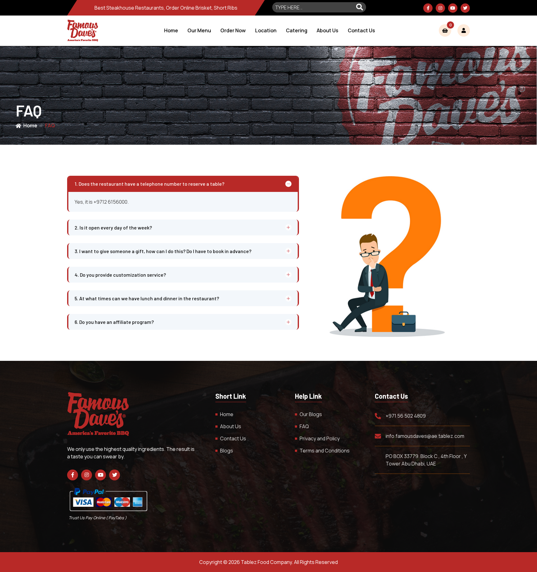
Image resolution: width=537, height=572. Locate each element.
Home (171, 30)
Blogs (226, 450)
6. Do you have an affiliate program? (114, 322)
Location (266, 30)
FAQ (50, 125)
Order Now (233, 30)
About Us (327, 30)
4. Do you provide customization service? (120, 275)
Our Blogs (311, 414)
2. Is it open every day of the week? (113, 227)
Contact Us (361, 30)
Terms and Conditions (325, 450)
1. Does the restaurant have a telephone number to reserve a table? (149, 184)
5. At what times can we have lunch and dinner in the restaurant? (147, 298)
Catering (296, 30)
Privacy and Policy (320, 438)
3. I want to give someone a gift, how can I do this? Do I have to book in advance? (163, 251)
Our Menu (199, 30)
